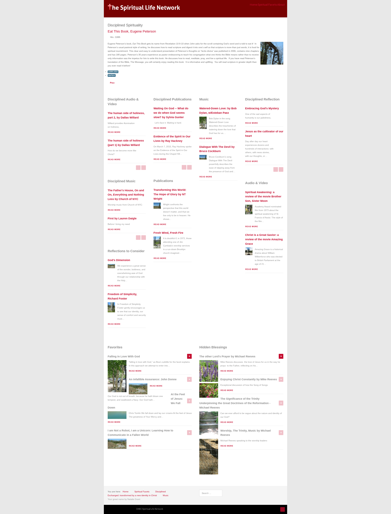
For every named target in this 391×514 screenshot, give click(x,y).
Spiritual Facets (267, 4)
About (281, 4)
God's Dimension (119, 260)
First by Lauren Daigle (122, 218)
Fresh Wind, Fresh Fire (168, 232)
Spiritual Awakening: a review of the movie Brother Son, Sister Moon (263, 197)
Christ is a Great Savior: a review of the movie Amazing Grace (264, 239)
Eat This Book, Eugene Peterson (132, 31)
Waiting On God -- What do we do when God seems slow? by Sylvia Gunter (170, 113)
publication (113, 72)
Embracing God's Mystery (262, 108)
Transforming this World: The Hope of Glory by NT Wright (169, 194)
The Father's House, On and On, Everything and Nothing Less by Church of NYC (126, 195)
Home (253, 4)
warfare (111, 75)
